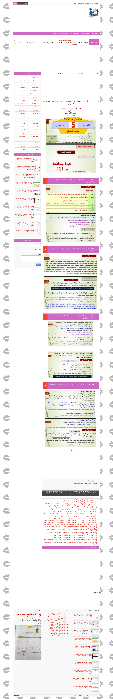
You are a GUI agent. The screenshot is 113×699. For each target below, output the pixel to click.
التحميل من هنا (70, 451)
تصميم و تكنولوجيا (34, 136)
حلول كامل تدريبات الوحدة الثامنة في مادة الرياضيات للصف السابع (29, 615)
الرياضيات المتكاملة (34, 93)
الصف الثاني (22, 100)
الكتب (37, 126)
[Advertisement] (46, 19)
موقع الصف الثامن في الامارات (58, 624)
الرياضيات (23, 90)
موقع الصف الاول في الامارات (58, 635)
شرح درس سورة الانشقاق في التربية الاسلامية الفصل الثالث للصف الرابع (25, 199)
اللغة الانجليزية (35, 129)
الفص (24, 116)
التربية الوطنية (35, 87)
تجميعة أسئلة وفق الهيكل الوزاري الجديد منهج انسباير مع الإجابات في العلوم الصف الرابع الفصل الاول (71, 504)
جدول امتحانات (22, 136)
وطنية (37, 149)
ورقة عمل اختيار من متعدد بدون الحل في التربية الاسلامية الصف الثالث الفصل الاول (75, 518)
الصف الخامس (35, 106)
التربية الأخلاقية (35, 80)
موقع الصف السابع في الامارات (58, 626)
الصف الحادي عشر (21, 103)
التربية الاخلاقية (22, 80)
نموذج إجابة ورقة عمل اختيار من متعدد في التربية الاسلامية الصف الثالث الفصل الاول (75, 516)
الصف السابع (35, 110)
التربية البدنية (22, 84)
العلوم (37, 116)
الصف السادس (22, 110)
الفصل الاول (84, 483)
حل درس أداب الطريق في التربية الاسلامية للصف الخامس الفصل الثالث (25, 191)
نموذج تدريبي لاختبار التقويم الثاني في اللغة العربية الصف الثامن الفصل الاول (77, 500)
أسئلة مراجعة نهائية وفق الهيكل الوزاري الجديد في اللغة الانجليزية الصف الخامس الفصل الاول (72, 506)
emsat (24, 149)
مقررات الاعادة (35, 146)
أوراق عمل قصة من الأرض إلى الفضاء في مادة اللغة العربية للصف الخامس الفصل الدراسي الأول (25, 176)
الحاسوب (23, 87)
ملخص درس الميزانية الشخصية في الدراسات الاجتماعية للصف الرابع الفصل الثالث (24, 208)
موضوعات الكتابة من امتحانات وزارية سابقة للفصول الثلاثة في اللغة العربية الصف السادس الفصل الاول (70, 522)
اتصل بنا (74, 3)
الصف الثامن (35, 100)
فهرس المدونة (81, 3)
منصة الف (23, 146)
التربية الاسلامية (35, 84)
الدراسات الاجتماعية (29, 40)
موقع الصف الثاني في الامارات (58, 633)
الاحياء (24, 77)
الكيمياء (23, 126)
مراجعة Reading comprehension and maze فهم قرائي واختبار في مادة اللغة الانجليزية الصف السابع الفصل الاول (70, 540)
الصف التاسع (35, 97)
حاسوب (36, 139)
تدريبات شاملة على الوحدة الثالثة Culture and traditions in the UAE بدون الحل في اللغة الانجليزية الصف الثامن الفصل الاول (70, 527)
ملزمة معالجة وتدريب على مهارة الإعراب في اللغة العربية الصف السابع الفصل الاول (75, 535)
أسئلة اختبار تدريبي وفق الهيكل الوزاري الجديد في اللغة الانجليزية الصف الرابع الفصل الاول (73, 509)
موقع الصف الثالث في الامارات (58, 632)
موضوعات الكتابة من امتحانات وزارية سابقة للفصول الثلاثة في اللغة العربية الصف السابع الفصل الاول (71, 520)
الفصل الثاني (35, 123)
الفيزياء (23, 123)
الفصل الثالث (22, 120)
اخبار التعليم (35, 77)
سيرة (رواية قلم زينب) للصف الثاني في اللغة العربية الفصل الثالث (24, 231)
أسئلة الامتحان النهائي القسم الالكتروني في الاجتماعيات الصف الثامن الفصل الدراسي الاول (69, 42)
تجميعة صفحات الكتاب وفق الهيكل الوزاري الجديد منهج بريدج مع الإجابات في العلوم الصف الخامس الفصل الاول (71, 530)
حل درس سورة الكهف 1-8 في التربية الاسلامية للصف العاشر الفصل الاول (25, 183)
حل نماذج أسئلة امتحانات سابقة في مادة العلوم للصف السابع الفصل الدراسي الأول (24, 216)
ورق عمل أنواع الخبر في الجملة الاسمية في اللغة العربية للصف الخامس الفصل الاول (24, 224)
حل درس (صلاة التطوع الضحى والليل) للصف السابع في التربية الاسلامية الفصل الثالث (24, 160)
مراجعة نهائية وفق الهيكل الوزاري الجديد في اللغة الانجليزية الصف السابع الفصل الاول (75, 511)
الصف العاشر (35, 113)
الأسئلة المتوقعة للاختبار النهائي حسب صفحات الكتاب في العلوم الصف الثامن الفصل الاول (74, 507)
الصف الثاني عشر (92, 483)
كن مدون (16, 695)
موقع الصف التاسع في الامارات (58, 623)
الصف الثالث (22, 97)
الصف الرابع (22, 106)
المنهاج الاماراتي (63, 33)
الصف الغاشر (22, 113)
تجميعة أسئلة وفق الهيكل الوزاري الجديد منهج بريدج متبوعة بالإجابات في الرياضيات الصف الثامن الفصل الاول (70, 514)
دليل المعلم (22, 139)
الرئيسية (96, 3)
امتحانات (55, 33)
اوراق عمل (23, 133)
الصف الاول (22, 93)
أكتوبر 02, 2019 (92, 481)
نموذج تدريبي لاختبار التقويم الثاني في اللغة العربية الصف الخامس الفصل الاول (77, 502)
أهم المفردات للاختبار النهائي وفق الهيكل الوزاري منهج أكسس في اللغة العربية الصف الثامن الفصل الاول (70, 524)
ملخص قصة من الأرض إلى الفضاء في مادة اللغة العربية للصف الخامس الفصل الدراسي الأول (24, 168)
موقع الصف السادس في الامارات (57, 627)
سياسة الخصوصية (89, 3)
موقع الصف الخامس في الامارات (57, 629)
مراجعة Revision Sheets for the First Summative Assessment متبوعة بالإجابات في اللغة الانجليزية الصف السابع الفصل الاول (71, 543)
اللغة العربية (77, 483)
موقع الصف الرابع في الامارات (58, 630)
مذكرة (24, 142)
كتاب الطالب (35, 142)
